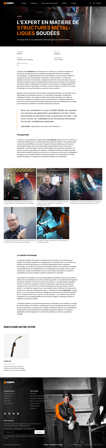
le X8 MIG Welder (46, 278)
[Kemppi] (9, 3)
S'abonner (39, 432)
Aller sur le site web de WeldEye (39, 401)
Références (7, 401)
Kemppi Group (36, 406)
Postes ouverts (36, 403)
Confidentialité (87, 444)
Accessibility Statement (37, 398)
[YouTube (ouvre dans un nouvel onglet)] (13, 413)
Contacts (73, 3)
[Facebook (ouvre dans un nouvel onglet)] (5, 413)
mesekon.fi (57, 53)
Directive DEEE (98, 444)
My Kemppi (33, 393)
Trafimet (36, 408)
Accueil (100, 382)
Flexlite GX (7, 361)
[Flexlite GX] (16, 346)
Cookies (72, 444)
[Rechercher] (90, 3)
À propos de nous (9, 393)
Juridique (79, 444)
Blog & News (7, 396)
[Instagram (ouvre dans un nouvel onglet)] (18, 413)
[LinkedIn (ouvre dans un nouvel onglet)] (9, 413)
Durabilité (6, 398)
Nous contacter (8, 403)
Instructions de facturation (38, 396)
